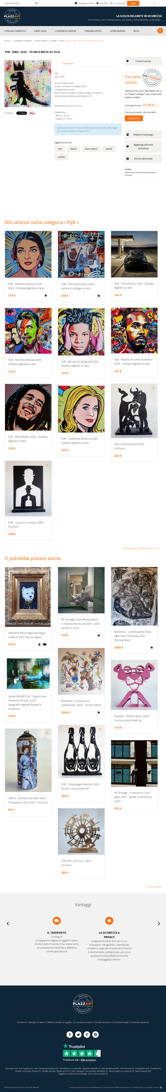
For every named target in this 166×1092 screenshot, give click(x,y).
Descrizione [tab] (68, 63)
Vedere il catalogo (143, 134)
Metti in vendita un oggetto (59, 1022)
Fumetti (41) (155, 1068)
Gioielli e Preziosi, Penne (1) (28, 1071)
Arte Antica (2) (11, 1068)
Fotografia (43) (142, 1068)
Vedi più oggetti (154, 886)
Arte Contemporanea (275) (46, 1068)
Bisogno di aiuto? (37, 1022)
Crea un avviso (143, 61)
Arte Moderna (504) (110, 1068)
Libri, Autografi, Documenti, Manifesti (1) (89, 1071)
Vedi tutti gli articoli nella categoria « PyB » (141, 548)
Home (7, 40)
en (146, 3)
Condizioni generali (139, 1022)
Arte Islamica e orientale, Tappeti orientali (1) (79, 1068)
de (151, 3)
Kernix (157, 1087)
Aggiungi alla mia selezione (143, 146)
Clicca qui (112, 127)
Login (133, 3)
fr (142, 3)
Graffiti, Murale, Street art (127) (56, 1071)
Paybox (150, 1087)
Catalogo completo (23, 40)
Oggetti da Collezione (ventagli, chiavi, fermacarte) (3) (83, 1073)
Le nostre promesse (83, 1022)
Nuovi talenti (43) (143, 1071)
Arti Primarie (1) (127, 1068)
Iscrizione (120, 3)
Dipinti (54, 40)
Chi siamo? (22, 1022)
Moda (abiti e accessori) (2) (121, 1071)
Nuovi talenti (41, 40)
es (159, 3)
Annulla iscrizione (103, 1022)
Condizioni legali (120, 1022)
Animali (61, 156)
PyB (62, 40)
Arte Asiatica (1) (26, 1068)
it (155, 3)
